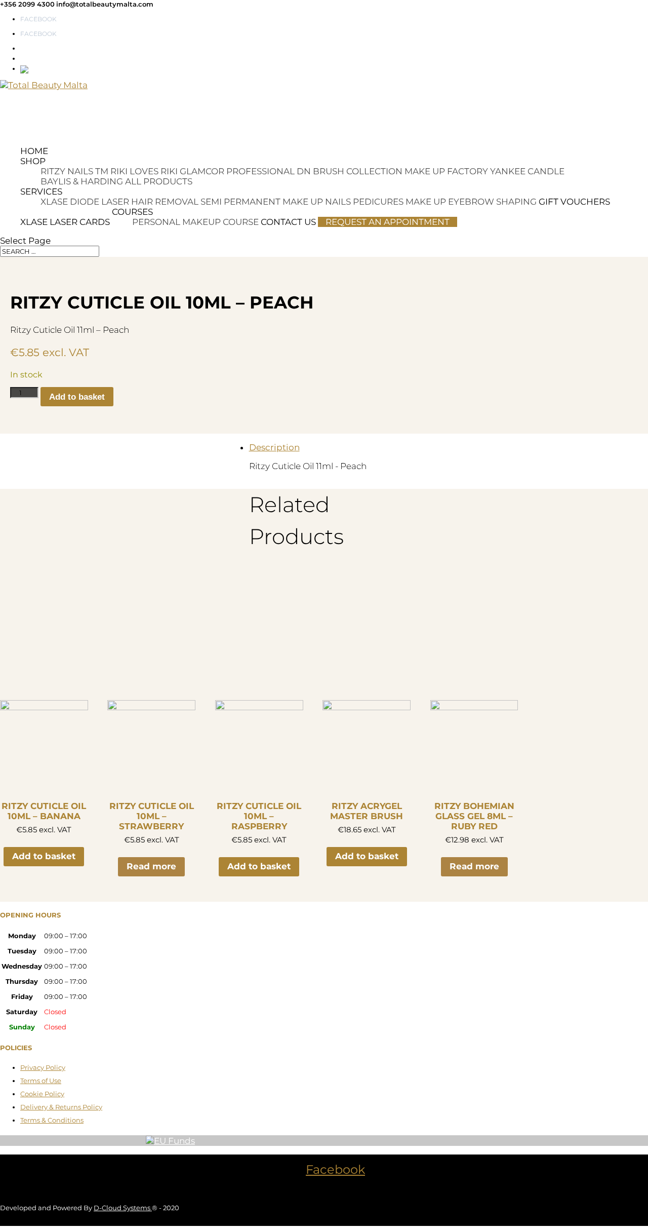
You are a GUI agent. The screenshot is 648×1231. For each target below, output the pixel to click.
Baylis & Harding (81, 181)
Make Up (426, 202)
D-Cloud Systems (123, 1208)
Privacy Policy (42, 1067)
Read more (151, 866)
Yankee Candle (527, 171)
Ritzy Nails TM (74, 171)
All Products (158, 181)
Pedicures (378, 202)
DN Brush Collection (349, 171)
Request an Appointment (388, 222)
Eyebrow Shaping (492, 202)
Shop (33, 161)
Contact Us (288, 222)
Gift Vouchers (574, 202)
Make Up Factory (446, 171)
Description (274, 447)
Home (34, 151)
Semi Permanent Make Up (261, 202)
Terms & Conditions (52, 1120)
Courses (132, 212)
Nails (338, 202)
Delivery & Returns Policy (61, 1107)
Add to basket (77, 397)
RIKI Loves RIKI (144, 171)
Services (41, 191)
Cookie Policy (42, 1094)
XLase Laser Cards (65, 222)
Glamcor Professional (237, 171)
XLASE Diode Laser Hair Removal (119, 202)
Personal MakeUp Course (195, 222)
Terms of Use (40, 1080)
